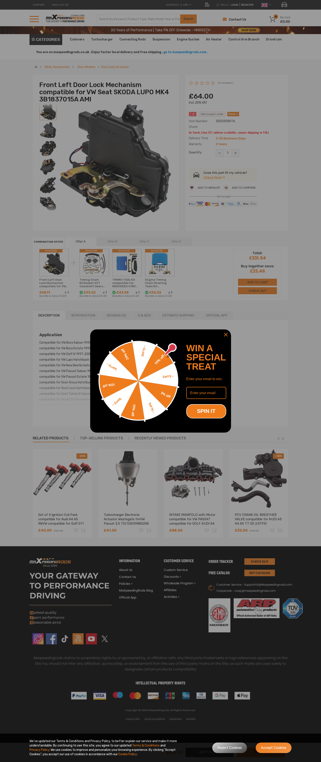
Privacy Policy (39, 750)
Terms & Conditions (146, 745)
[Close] (226, 334)
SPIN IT (206, 411)
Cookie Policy (127, 754)
